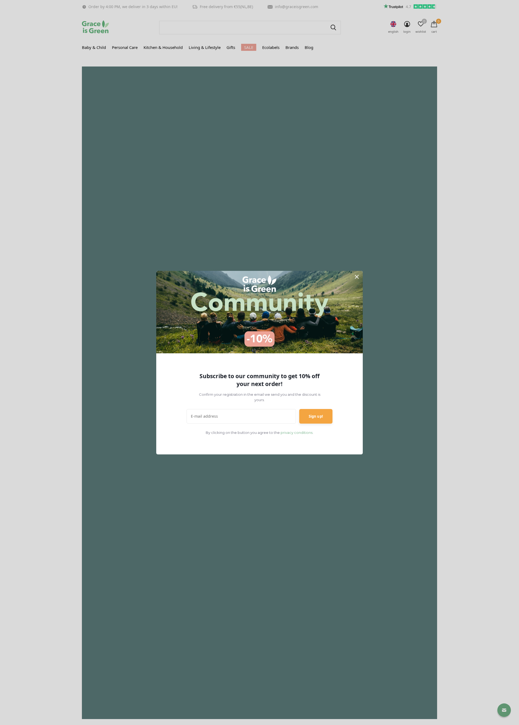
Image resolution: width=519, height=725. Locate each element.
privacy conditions (296, 432)
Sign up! (316, 416)
